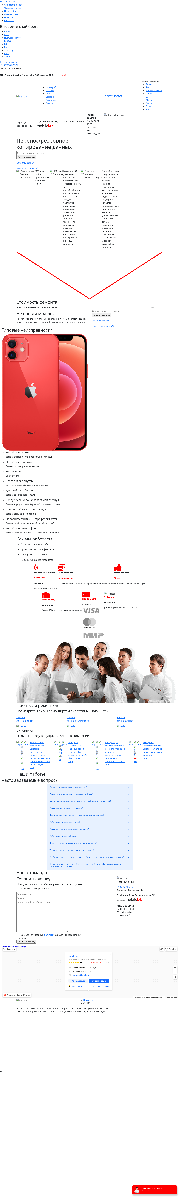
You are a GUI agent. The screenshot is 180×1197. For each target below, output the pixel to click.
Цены (48, 93)
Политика (88, 1000)
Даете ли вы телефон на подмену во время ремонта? (76, 815)
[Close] (1, 1016)
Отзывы (50, 90)
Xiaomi (7, 56)
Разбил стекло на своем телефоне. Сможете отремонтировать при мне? (86, 857)
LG (5, 44)
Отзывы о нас (11, 14)
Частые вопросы (12, 7)
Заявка (49, 103)
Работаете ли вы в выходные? (64, 822)
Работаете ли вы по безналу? (64, 836)
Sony (6, 53)
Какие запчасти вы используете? (66, 808)
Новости (8, 17)
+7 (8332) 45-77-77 (9, 65)
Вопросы (50, 96)
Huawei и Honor (12, 37)
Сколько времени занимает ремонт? (68, 787)
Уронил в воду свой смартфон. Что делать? (71, 850)
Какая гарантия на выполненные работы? (71, 794)
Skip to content (7, 1)
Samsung (9, 50)
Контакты (9, 20)
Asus (6, 34)
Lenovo (7, 40)
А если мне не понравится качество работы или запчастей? (80, 801)
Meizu (7, 47)
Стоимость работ (13, 4)
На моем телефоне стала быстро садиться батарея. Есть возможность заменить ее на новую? (85, 865)
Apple (7, 31)
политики (49, 934)
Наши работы (11, 11)
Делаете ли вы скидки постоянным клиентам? (73, 843)
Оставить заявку (8, 62)
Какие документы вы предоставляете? (69, 829)
